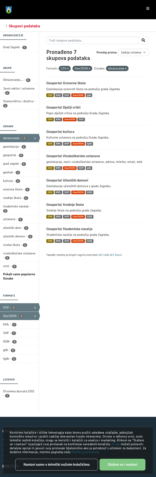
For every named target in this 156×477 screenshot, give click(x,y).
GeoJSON (78, 95)
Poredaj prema (106, 52)
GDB (89, 192)
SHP (66, 95)
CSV (50, 95)
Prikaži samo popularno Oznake (19, 276)
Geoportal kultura (60, 131)
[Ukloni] (68, 68)
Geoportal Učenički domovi (67, 180)
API (100, 255)
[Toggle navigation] (148, 8)
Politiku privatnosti (85, 452)
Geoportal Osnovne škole (66, 83)
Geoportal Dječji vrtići (63, 107)
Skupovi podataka (24, 26)
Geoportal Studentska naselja (69, 229)
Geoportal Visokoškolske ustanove (73, 156)
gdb (89, 95)
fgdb (89, 143)
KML (58, 95)
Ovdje (116, 444)
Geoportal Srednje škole (65, 204)
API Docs (114, 255)
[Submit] (143, 40)
